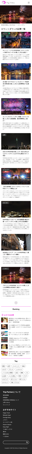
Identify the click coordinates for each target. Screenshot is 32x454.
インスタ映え (12, 376)
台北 (17, 372)
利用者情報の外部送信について (11, 400)
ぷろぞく (5, 420)
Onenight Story (7, 417)
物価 (22, 372)
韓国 (3, 366)
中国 (19, 376)
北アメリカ (14, 379)
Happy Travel (6, 413)
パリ (27, 372)
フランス (11, 369)
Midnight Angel (7, 415)
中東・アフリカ (15, 382)
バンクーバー (16, 366)
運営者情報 (6, 395)
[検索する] (27, 442)
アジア (25, 376)
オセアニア (5, 379)
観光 (23, 366)
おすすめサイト (9, 409)
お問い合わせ (6, 402)
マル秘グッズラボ (7, 429)
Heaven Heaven (7, 424)
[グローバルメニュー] (29, 3)
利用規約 (5, 397)
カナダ (4, 369)
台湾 (8, 366)
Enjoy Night (6, 427)
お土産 (4, 376)
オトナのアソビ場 (7, 422)
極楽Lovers (6, 434)
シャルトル (19, 369)
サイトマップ (6, 405)
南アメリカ (22, 379)
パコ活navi (6, 436)
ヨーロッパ (5, 382)
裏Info (4, 431)
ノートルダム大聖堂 (7, 372)
